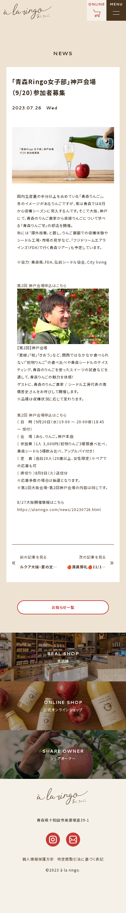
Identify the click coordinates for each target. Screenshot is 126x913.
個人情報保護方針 (38, 858)
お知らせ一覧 (63, 607)
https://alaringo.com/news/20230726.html (59, 509)
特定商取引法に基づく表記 (80, 858)
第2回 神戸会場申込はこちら (42, 285)
